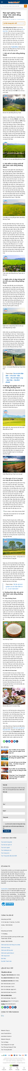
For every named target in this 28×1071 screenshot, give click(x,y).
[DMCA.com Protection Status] (14, 1065)
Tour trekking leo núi (6, 850)
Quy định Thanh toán (6, 961)
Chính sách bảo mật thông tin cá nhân (10, 944)
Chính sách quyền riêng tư (7, 953)
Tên (4, 804)
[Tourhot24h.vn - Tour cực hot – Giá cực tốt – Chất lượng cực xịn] (14, 2)
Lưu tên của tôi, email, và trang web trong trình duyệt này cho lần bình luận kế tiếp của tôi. (14, 826)
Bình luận (5, 792)
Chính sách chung (5, 947)
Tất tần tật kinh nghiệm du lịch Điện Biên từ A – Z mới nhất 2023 (14, 586)
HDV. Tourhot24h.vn (19, 19)
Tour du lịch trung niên (6, 842)
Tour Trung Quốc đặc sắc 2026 (9, 855)
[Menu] (2, 2)
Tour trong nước (5, 853)
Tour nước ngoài (5, 847)
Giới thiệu (3, 958)
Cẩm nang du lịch (5, 955)
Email (4, 810)
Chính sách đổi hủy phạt (7, 950)
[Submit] (25, 6)
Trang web (5, 817)
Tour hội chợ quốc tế (6, 844)
